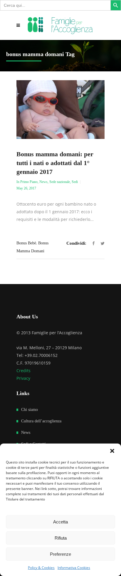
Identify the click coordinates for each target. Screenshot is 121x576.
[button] (112, 451)
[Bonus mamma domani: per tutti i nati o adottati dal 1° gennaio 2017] (60, 109)
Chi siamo (29, 409)
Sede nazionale (59, 182)
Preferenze (60, 554)
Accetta (60, 521)
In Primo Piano (27, 182)
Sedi (75, 182)
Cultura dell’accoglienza (41, 421)
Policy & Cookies (41, 567)
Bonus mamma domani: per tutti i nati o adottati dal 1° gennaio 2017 (54, 162)
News (43, 182)
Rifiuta (61, 537)
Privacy (23, 378)
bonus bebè (26, 243)
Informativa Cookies (74, 567)
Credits (23, 370)
